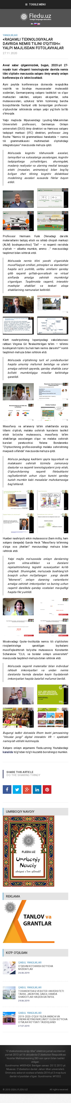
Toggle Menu (37, 4)
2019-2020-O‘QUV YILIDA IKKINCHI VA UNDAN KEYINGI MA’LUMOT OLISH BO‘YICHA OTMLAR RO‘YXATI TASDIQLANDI (43, 1019)
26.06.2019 (23, 973)
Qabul (22, 962)
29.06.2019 (23, 1000)
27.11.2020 (10, 53)
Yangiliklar (10, 35)
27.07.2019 (23, 1026)
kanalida (8, 752)
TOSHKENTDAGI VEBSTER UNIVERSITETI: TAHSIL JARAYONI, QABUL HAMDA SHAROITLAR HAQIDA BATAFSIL (41, 994)
